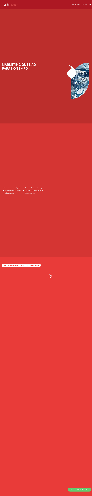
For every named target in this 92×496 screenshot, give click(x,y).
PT (86, 5)
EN (84, 5)
